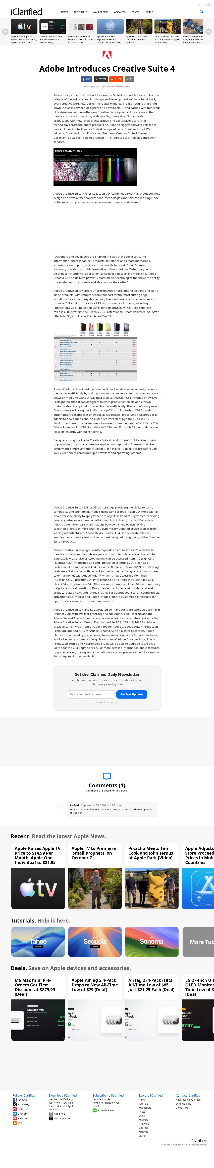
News (142, 1099)
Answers (143, 1119)
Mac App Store (62, 1118)
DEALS (149, 12)
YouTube (22, 1118)
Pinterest (23, 1109)
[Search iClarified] (201, 11)
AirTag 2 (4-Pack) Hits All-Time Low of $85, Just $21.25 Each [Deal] (151, 984)
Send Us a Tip (183, 1103)
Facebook (23, 1099)
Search (142, 1135)
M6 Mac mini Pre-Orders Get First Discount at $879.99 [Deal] (51, 39)
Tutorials (143, 1103)
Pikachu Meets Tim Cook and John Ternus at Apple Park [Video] (166, 39)
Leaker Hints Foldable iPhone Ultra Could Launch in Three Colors (81, 39)
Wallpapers (145, 1107)
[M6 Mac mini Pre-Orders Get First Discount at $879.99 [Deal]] (52, 33)
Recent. (21, 836)
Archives (143, 1131)
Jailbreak (143, 1127)
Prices (142, 1111)
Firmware (144, 1123)
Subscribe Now (106, 1110)
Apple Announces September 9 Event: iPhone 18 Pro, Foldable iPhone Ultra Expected (108, 41)
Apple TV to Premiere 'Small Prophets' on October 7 (136, 39)
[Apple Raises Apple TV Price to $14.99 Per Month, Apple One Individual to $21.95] (24, 33)
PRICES (135, 12)
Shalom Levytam (124, 86)
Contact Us (182, 1107)
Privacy (203, 1144)
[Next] (208, 31)
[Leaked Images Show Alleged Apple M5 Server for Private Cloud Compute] (196, 33)
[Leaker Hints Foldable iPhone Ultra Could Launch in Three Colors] (81, 33)
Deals (142, 1115)
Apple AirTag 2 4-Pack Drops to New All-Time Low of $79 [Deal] (95, 984)
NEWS (64, 12)
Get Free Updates (131, 694)
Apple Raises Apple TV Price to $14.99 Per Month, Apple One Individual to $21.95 (24, 41)
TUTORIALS (80, 12)
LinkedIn (22, 1113)
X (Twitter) (23, 1104)
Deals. (19, 968)
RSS (20, 1123)
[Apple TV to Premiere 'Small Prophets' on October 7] (139, 33)
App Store (59, 1113)
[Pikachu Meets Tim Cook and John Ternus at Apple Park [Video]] (167, 33)
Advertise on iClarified (188, 1099)
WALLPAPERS (100, 12)
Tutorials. (23, 920)
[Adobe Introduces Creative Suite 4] (95, 167)
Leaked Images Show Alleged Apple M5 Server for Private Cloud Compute (196, 39)
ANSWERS (120, 12)
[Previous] (5, 31)
